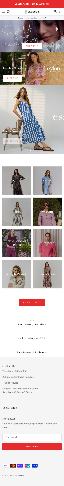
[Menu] (3, 11)
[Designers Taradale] (32, 12)
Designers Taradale (16, 475)
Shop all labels (32, 302)
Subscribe (32, 446)
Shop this (12, 78)
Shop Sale (32, 46)
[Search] (10, 11)
